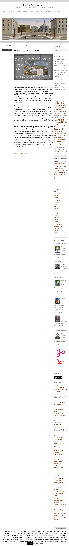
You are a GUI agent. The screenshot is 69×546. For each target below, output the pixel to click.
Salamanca (57, 131)
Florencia (63, 111)
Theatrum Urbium (58, 515)
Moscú (55, 122)
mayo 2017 (57, 201)
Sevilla (61, 135)
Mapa (32, 11)
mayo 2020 (57, 190)
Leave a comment (23, 153)
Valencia (56, 139)
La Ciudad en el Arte (34, 5)
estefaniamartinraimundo (22, 46)
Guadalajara (63, 113)
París (56, 129)
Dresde (61, 107)
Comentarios (58, 11)
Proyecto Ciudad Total (59, 415)
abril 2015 (56, 212)
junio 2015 (56, 208)
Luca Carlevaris (58, 458)
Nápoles (57, 127)
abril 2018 (56, 199)
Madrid (61, 119)
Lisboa (56, 117)
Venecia (57, 141)
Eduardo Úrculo (58, 445)
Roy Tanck (61, 149)
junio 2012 (56, 230)
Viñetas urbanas (58, 424)
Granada (56, 113)
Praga (60, 129)
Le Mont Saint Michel (62, 115)
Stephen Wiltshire (58, 467)
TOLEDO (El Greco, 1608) (27, 50)
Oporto (62, 127)
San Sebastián (63, 133)
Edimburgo (58, 109)
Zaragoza (60, 144)
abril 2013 (56, 223)
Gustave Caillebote (58, 454)
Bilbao (56, 105)
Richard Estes (57, 465)
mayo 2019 (57, 193)
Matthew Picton (58, 461)
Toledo (18, 153)
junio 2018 (56, 195)
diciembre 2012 (58, 225)
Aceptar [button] (30, 543)
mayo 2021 (57, 188)
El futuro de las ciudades (60, 408)
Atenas (55, 103)
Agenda (5, 14)
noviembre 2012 (58, 226)
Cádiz (64, 105)
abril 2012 (56, 234)
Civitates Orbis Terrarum (60, 482)
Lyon (55, 120)
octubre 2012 (57, 228)
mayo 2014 (57, 215)
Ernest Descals (58, 448)
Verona (63, 142)
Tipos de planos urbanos (60, 420)
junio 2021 (56, 186)
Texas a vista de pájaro (60, 513)
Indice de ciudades (23, 11)
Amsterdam (62, 101)
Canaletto (56, 441)
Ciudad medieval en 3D (59, 480)
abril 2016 (56, 206)
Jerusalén (56, 115)
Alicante (56, 101)
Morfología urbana (58, 413)
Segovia (56, 135)
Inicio (4, 11)
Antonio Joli (57, 434)
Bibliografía (49, 11)
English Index (12, 11)
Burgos (61, 105)
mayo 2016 (57, 204)
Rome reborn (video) (59, 508)
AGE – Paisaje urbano (59, 402)
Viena (55, 144)
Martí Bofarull (57, 460)
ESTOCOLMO (57, 111)
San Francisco (58, 132)
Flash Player (61, 151)
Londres (61, 117)
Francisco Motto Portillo (60, 452)
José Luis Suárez (58, 456)
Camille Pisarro (58, 439)
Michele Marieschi (58, 463)
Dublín (64, 107)
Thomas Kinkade (58, 469)
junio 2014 (56, 213)
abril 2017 (56, 202)
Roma (64, 129)
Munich (59, 122)
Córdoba (56, 107)
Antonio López (57, 436)
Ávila (64, 144)
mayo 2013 (57, 221)
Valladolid (61, 139)
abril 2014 (56, 217)
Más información (38, 544)
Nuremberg (62, 125)
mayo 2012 (57, 232)
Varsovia (64, 139)
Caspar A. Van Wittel (59, 443)
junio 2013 (56, 219)
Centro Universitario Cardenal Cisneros (61, 367)
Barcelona (60, 103)
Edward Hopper (58, 447)
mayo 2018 (57, 197)
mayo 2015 (57, 210)
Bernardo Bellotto (58, 437)
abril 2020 (56, 191)
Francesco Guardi (58, 450)
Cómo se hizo (39, 11)
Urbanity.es (57, 422)
